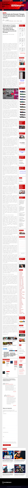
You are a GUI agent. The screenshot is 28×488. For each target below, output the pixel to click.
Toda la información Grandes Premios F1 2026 (21, 83)
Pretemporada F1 (21, 309)
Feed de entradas (21, 350)
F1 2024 (20, 284)
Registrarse (20, 179)
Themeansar (19, 486)
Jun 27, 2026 (15, 367)
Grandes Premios (15, 361)
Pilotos (20, 308)
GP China (20, 294)
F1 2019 (22, 280)
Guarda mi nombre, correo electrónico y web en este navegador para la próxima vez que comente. (9, 442)
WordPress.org (21, 353)
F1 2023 (22, 283)
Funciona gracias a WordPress (10, 486)
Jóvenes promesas (5, 451)
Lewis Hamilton (21, 303)
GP (19, 288)
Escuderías (20, 275)
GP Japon (20, 299)
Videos (23, 313)
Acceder (20, 348)
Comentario (5, 413)
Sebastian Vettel (21, 312)
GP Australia (20, 289)
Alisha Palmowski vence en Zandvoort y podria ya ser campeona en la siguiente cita (8, 461)
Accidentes (20, 271)
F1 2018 (20, 280)
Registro (20, 346)
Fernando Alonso (21, 285)
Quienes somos (22, 359)
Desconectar (21, 181)
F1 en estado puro (6, 482)
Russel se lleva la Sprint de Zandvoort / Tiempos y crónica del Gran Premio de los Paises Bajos (8, 475)
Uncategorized (8, 361)
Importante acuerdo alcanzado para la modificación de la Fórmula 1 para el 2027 (22, 202)
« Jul (19, 255)
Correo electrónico (5, 432)
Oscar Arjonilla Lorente (15, 369)
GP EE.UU (23, 294)
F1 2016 (20, 279)
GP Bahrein (20, 290)
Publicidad (21, 360)
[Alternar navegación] (21, 10)
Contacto (21, 361)
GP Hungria (20, 298)
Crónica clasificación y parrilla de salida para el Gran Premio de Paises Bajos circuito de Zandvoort (19, 461)
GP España (20, 295)
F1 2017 (22, 279)
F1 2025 (22, 284)
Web (3, 436)
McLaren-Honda (21, 304)
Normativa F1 (20, 307)
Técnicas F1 (20, 313)
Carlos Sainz (20, 274)
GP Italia (24, 298)
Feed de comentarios (22, 351)
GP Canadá (20, 293)
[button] (23, 10)
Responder (14, 391)
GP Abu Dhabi (22, 288)
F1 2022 (20, 283)
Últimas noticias (15, 362)
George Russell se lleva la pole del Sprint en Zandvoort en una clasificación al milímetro (19, 475)
